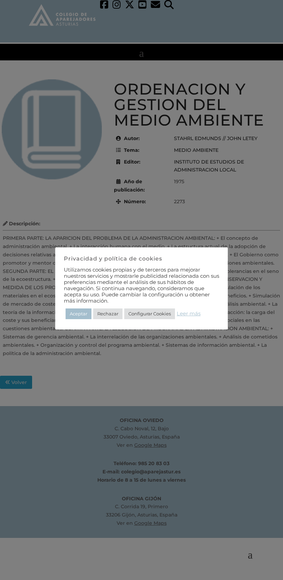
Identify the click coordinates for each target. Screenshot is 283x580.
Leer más (189, 314)
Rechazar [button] (107, 313)
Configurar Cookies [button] (149, 313)
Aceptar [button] (78, 313)
